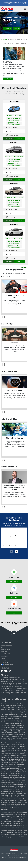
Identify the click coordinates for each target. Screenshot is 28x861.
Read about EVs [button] (8, 79)
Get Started (14, 597)
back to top (24, 267)
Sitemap (3, 658)
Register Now (19, 138)
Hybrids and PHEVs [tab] (7, 43)
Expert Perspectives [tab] (20, 43)
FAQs (2, 647)
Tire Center (3, 660)
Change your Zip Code (6, 645)
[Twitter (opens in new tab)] (5, 671)
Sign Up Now (14, 613)
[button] (2, 317)
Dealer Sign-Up (4, 656)
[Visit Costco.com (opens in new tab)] (14, 850)
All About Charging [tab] (22, 39)
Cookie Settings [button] (5, 662)
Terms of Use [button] (12, 3)
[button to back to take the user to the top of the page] (14, 633)
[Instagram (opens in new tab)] (7, 671)
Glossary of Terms (5, 649)
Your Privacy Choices (8, 664)
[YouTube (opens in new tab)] (10, 671)
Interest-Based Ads (5, 653)
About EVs (17, 28)
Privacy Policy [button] (19, 3)
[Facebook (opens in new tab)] (2, 671)
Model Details (9, 138)
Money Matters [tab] (12, 39)
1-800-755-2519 (14, 581)
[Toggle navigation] (25, 9)
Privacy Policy (4, 651)
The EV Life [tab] (4, 39)
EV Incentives (7, 28)
